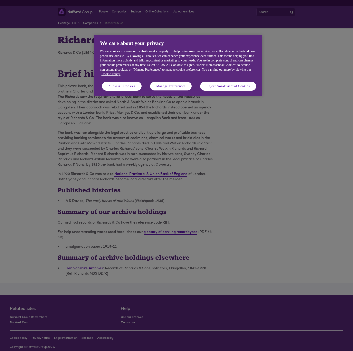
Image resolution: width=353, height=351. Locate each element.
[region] (178, 65)
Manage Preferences (170, 86)
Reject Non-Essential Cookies (228, 86)
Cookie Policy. (111, 74)
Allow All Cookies (121, 86)
